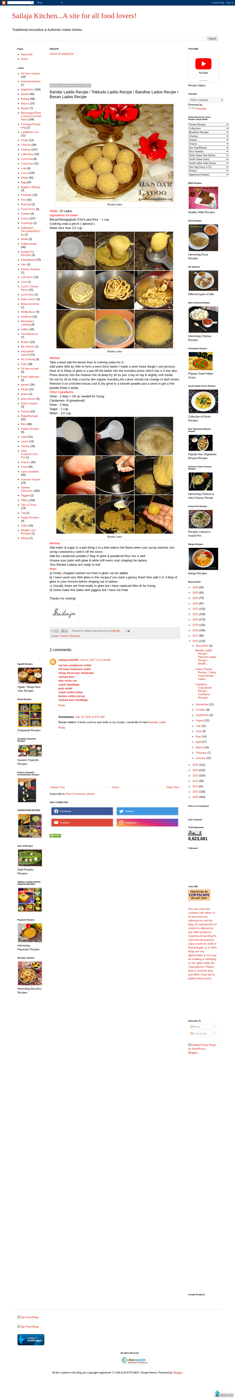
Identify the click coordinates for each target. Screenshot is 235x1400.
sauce (24, 441)
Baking (25, 98)
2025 (195, 592)
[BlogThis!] (56, 631)
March (200, 747)
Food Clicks (28, 209)
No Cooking (28, 359)
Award (25, 94)
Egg (23, 182)
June (199, 731)
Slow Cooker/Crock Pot (29, 454)
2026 (195, 587)
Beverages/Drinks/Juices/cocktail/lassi (31, 116)
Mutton (25, 341)
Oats (24, 364)
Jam (23, 264)
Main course (28, 299)
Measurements (30, 303)
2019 (195, 624)
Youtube (63, 822)
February (201, 752)
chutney (25, 149)
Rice (23, 424)
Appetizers (27, 89)
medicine (26, 316)
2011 (195, 786)
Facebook (64, 811)
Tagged (25, 495)
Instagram (130, 822)
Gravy (24, 218)
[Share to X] (60, 631)
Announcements (31, 81)
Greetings (27, 223)
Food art (26, 204)
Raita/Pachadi (29, 416)
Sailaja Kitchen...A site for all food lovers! (74, 16)
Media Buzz (28, 311)
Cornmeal (27, 158)
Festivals (26, 194)
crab (23, 168)
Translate (201, 108)
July (198, 725)
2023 (195, 603)
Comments (200, 1033)
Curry (24, 172)
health (24, 239)
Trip (23, 512)
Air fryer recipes (30, 73)
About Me (26, 54)
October (201, 709)
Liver (24, 281)
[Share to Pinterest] (66, 631)
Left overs (27, 277)
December (202, 645)
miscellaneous (29, 333)
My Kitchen (28, 346)
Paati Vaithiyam (30, 376)
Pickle (24, 389)
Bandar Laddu (157, 722)
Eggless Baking (30, 187)
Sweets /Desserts (70, 636)
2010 (195, 791)
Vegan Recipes (30, 517)
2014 (195, 770)
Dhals (24, 177)
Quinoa (25, 411)
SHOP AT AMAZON (62, 54)
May (199, 736)
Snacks (25, 462)
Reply (61, 705)
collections (27, 154)
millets (25, 329)
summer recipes (31, 479)
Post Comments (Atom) (80, 793)
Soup (24, 466)
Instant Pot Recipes (27, 253)
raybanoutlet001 (68, 659)
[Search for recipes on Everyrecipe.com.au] (28, 1326)
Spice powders (30, 471)
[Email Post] (127, 630)
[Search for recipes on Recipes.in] (28, 1317)
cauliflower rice (30, 132)
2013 (195, 775)
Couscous (27, 163)
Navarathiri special (27, 353)
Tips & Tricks (29, 504)
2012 (195, 781)
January (201, 758)
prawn (24, 393)
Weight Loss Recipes (28, 532)
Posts (196, 1026)
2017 (195, 635)
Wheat (25, 538)
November (202, 704)
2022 (195, 608)
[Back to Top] (224, 1394)
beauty (25, 108)
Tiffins (24, 500)
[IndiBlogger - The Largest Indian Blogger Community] (30, 1344)
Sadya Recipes (30, 428)
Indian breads (29, 243)
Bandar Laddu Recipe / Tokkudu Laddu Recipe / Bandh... (205, 657)
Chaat (24, 140)
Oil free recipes (30, 368)
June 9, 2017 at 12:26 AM (95, 659)
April (199, 741)
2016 (195, 640)
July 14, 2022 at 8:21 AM (90, 716)
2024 (195, 597)
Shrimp (25, 446)
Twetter (128, 811)
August (200, 720)
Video (24, 525)
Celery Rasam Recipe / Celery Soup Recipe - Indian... (205, 674)
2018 (195, 630)
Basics (25, 103)
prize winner (28, 398)
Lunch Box (27, 294)
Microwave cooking (27, 323)
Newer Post (57, 787)
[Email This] (53, 631)
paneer (25, 384)
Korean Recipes (30, 269)
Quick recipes (29, 403)
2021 (195, 614)
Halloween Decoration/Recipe (30, 231)
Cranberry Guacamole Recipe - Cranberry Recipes (203, 691)
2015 (195, 764)
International (28, 259)
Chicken (26, 144)
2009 (195, 797)
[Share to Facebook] (63, 631)
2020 (195, 619)
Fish (23, 199)
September (203, 715)
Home (115, 787)
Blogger (177, 1372)
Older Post (172, 787)
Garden (25, 213)
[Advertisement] (116, 69)
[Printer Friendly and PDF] (55, 836)
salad (24, 436)
